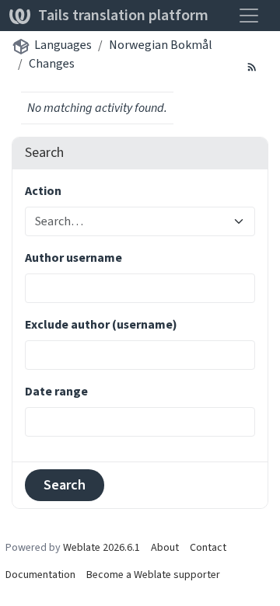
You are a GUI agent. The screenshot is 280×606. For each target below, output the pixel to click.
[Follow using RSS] (252, 66)
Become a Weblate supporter (153, 574)
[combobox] (130, 221)
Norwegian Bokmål (160, 45)
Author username (73, 257)
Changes (52, 63)
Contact (208, 547)
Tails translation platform (123, 15)
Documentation (40, 574)
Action (43, 191)
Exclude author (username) (101, 324)
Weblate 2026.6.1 (101, 547)
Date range (56, 391)
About (165, 547)
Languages (63, 45)
